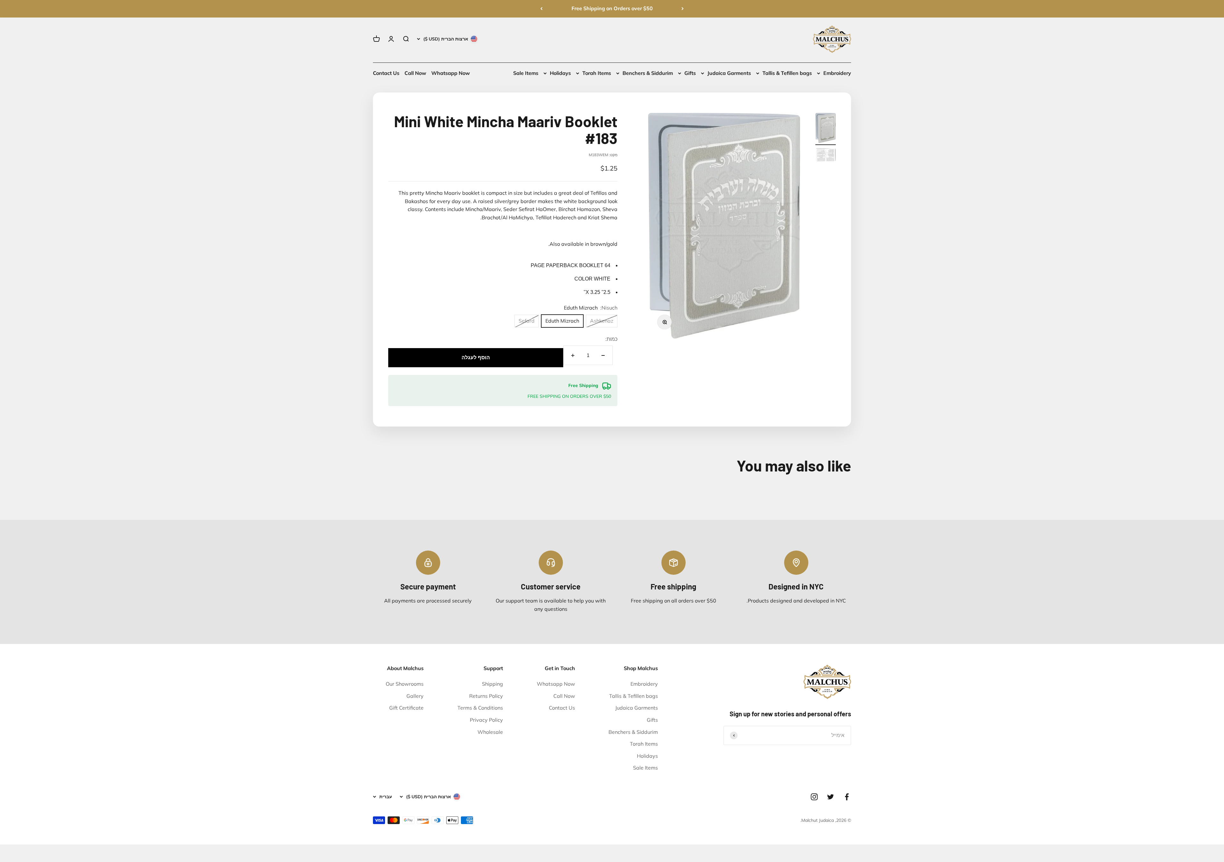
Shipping (492, 684)
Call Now (415, 73)
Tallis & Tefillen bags (787, 73)
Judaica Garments (729, 73)
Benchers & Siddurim (648, 73)
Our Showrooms (405, 684)
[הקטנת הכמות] (603, 355)
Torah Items (596, 73)
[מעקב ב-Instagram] (814, 797)
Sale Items (525, 73)
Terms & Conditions (480, 708)
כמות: (611, 339)
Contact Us (386, 73)
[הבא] (541, 8)
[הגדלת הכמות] (573, 355)
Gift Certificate (406, 708)
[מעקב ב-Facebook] (846, 797)
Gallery (415, 696)
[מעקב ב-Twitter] (830, 797)
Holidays (560, 73)
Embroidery (837, 73)
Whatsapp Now (450, 73)
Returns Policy (486, 696)
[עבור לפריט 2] (825, 156)
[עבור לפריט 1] (825, 129)
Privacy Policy (486, 720)
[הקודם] (682, 8)
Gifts (690, 73)
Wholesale (490, 732)
